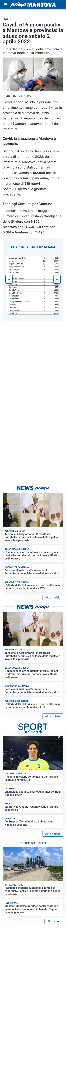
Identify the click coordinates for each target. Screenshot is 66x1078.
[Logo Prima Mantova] (33, 4)
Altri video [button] (53, 921)
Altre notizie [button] (52, 597)
